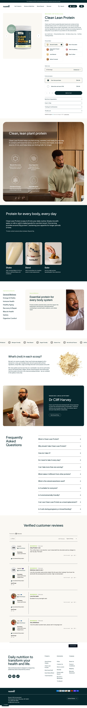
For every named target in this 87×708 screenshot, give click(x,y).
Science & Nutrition (29, 6)
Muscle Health (8, 311)
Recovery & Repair (10, 308)
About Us (71, 661)
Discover (49, 6)
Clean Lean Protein (21, 553)
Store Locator (60, 667)
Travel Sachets (48, 675)
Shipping (71, 668)
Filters (13, 538)
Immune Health (8, 301)
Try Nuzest (59, 681)
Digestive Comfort (10, 318)
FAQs (58, 661)
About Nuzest (40, 6)
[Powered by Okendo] (16, 533)
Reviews (59, 669)
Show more (73, 645)
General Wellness (9, 294)
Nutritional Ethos (55, 415)
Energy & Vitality (9, 298)
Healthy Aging (8, 305)
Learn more (66, 114)
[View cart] (81, 6)
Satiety (5, 315)
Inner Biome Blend (49, 673)
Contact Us (60, 664)
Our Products (17, 6)
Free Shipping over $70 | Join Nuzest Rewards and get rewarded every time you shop (43, 1)
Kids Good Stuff (49, 670)
